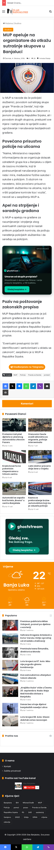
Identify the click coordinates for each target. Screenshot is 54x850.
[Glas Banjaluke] (17, 11)
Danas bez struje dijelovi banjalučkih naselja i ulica (33, 706)
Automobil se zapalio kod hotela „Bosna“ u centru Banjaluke (13, 500)
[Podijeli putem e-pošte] (47, 386)
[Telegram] (33, 386)
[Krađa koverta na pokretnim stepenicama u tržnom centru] (14, 456)
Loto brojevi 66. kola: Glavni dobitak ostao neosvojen (34, 718)
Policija (22, 375)
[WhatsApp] (26, 386)
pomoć (16, 807)
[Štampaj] (5, 392)
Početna (9, 23)
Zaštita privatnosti (12, 771)
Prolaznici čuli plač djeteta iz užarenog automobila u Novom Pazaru (13, 438)
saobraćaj (40, 812)
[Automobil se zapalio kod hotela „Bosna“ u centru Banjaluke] (14, 488)
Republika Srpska (11, 812)
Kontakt (7, 766)
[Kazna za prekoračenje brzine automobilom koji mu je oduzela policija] (40, 488)
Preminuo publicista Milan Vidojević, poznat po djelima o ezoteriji (35, 624)
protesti (47, 375)
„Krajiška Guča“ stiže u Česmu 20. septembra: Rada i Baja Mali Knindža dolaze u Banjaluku (36, 692)
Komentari (27, 403)
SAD (30, 812)
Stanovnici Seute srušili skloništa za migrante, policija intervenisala (38, 438)
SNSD (17, 817)
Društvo (17, 23)
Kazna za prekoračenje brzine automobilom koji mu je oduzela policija (39, 501)
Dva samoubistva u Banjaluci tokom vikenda (35, 676)
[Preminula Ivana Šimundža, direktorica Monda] (10, 652)
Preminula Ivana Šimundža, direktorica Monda (34, 650)
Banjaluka (8, 803)
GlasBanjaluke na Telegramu (28, 367)
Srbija (26, 817)
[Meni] (3, 12)
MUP (15, 375)
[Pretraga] (50, 12)
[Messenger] (19, 386)
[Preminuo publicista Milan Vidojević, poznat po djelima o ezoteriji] (10, 625)
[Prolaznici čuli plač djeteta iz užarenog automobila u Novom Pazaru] (14, 424)
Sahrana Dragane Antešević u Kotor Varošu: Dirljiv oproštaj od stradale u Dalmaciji (36, 638)
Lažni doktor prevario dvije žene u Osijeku (39, 467)
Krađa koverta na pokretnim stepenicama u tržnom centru (11, 470)
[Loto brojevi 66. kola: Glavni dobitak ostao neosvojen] (10, 721)
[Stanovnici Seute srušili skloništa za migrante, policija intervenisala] (40, 424)
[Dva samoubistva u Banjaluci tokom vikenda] (10, 679)
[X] (12, 386)
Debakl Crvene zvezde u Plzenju (21, 3)
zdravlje (7, 822)
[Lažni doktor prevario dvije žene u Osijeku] (40, 456)
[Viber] (40, 386)
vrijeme (44, 817)
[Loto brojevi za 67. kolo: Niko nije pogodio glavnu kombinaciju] (10, 665)
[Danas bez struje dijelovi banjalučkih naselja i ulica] (10, 708)
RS (23, 812)
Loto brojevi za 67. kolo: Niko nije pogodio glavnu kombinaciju (35, 664)
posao (25, 807)
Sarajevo (7, 817)
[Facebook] (5, 386)
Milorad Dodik (28, 803)
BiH (17, 803)
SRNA (35, 817)
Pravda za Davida (34, 375)
